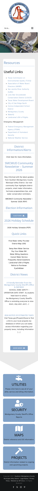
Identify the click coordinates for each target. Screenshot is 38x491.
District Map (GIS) (19, 244)
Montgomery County (16, 112)
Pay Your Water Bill (19, 251)
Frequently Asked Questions (19, 260)
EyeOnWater (19, 268)
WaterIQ (11, 114)
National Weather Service (18, 138)
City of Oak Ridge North (17, 103)
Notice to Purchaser (19, 265)
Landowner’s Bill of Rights (18, 117)
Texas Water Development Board (21, 100)
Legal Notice (24, 478)
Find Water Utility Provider (19, 241)
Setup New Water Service (19, 248)
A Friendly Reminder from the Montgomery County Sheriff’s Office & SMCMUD (19, 284)
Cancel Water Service (19, 257)
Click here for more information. (19, 157)
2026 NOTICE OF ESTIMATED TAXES (19, 315)
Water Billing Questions (19, 254)
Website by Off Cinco (18, 481)
